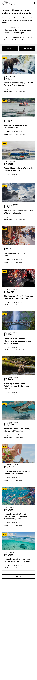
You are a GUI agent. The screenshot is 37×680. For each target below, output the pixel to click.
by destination (25, 30)
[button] (34, 3)
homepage (16, 28)
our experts (20, 33)
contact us (5, 40)
